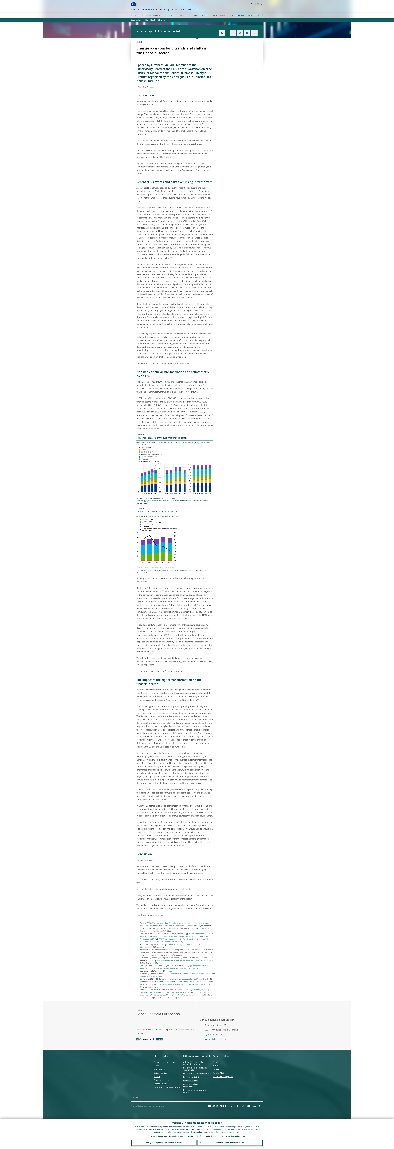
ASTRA (215, 1066)
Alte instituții (159, 1069)
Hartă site (136, 1097)
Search (251, 4)
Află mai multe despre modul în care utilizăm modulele (223, 1136)
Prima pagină (136, 20)
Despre (137, 15)
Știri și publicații (218, 15)
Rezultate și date (200, 15)
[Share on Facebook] (240, 33)
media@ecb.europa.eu (218, 1039)
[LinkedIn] (237, 1106)
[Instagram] (243, 1106)
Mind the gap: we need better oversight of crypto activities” (177, 984)
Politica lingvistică (191, 1077)
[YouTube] (248, 1106)
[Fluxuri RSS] (260, 1106)
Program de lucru (161, 1080)
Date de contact (160, 1073)
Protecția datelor (190, 1081)
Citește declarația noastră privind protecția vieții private (171, 1136)
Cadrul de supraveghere (154, 15)
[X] (231, 1106)
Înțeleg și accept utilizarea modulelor (164, 1143)
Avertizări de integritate (223, 1077)
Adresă (157, 1077)
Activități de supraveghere (179, 15)
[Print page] (222, 33)
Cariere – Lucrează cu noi (164, 1062)
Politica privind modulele (197, 1074)
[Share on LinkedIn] (247, 33)
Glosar (156, 1066)
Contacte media (147, 1039)
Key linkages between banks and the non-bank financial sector (181, 960)
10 (186, 746)
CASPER (216, 1069)
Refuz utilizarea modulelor (230, 1143)
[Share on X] (233, 33)
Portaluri (216, 1062)
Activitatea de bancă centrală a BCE (243, 15)
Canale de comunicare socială (167, 1087)
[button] (255, 4)
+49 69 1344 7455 (216, 1035)
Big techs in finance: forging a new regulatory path (178, 979)
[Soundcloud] (254, 1106)
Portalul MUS (218, 1073)
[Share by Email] (254, 33)
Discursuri (161, 20)
